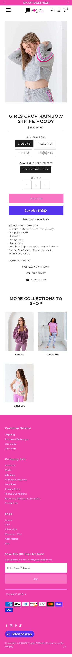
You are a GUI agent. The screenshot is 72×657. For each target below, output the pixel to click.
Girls (7, 524)
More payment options (36, 219)
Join (36, 579)
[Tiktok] (20, 626)
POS (38, 643)
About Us (10, 465)
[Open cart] (65, 10)
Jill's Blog (10, 474)
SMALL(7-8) (24, 143)
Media (8, 470)
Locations (10, 484)
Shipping (10, 434)
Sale (7, 543)
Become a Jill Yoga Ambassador (22, 498)
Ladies (8, 520)
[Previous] (11, 62)
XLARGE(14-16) (46, 153)
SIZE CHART (39, 273)
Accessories (11, 538)
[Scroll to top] (64, 647)
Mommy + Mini (13, 534)
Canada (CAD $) (15, 594)
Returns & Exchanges (16, 439)
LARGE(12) (23, 153)
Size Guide (10, 443)
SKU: (25, 267)
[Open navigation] (8, 10)
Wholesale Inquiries (16, 479)
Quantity (36, 178)
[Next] (61, 62)
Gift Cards (10, 448)
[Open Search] (52, 10)
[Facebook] (6, 626)
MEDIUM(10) (45, 143)
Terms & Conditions (16, 493)
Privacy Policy (13, 489)
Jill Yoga (29, 643)
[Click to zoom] (61, 27)
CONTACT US (38, 279)
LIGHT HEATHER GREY (35, 169)
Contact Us (11, 503)
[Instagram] (11, 626)
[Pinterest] (16, 626)
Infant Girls (11, 529)
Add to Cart (36, 198)
